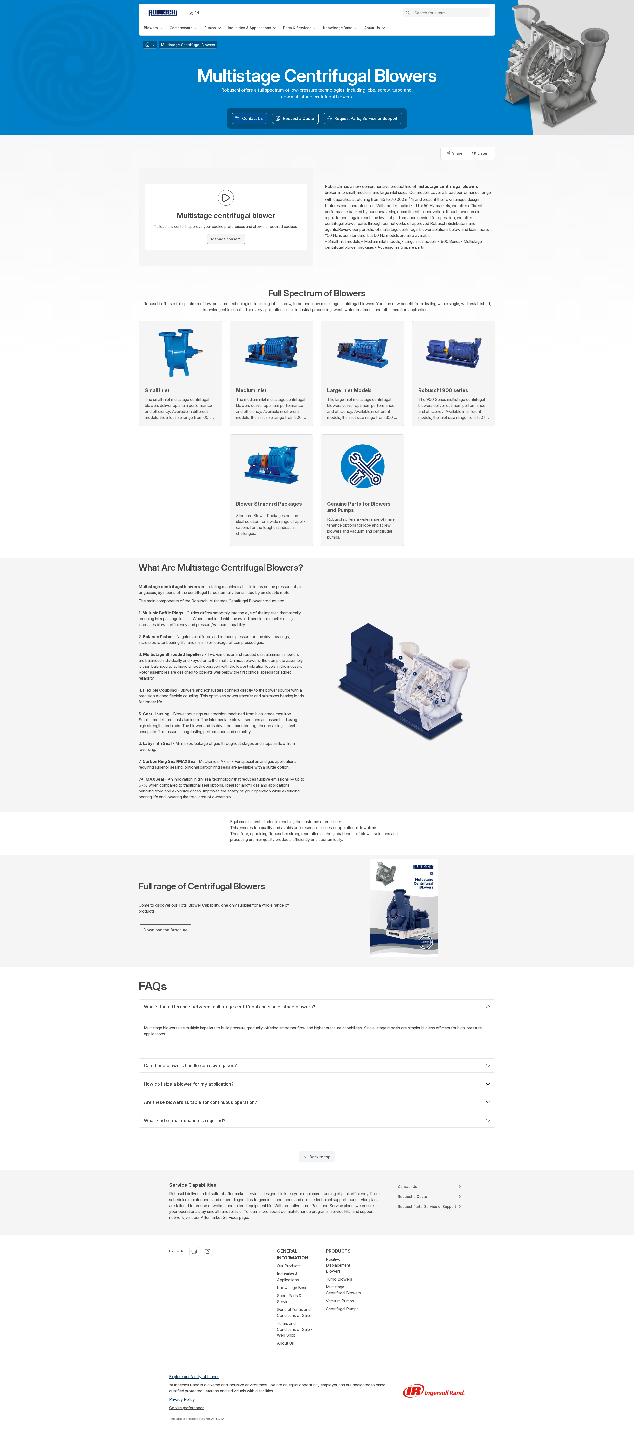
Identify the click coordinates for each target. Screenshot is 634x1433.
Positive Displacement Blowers (338, 1265)
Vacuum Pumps (340, 1300)
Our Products (289, 1265)
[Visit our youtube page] (207, 1251)
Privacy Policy (182, 1399)
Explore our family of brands (194, 1376)
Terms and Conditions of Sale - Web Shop (295, 1329)
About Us (285, 1343)
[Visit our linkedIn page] (194, 1251)
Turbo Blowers (339, 1279)
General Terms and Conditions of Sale (294, 1312)
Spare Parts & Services (289, 1298)
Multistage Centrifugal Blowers (343, 1290)
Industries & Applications (288, 1276)
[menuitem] (154, 27)
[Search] (407, 12)
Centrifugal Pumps (342, 1308)
